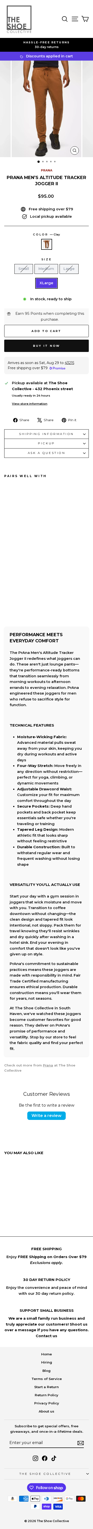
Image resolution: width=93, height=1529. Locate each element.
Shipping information (46, 434)
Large (69, 268)
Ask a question (46, 453)
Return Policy (46, 1395)
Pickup (46, 443)
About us (46, 1411)
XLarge (46, 283)
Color (46, 234)
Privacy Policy (46, 1403)
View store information (29, 403)
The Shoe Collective (45, 1474)
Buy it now (46, 346)
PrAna (46, 170)
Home (46, 1354)
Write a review (46, 1115)
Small (23, 268)
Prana (48, 1065)
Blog (46, 1371)
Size (46, 259)
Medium (46, 268)
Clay (47, 244)
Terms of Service (46, 1379)
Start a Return (46, 1387)
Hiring (46, 1362)
